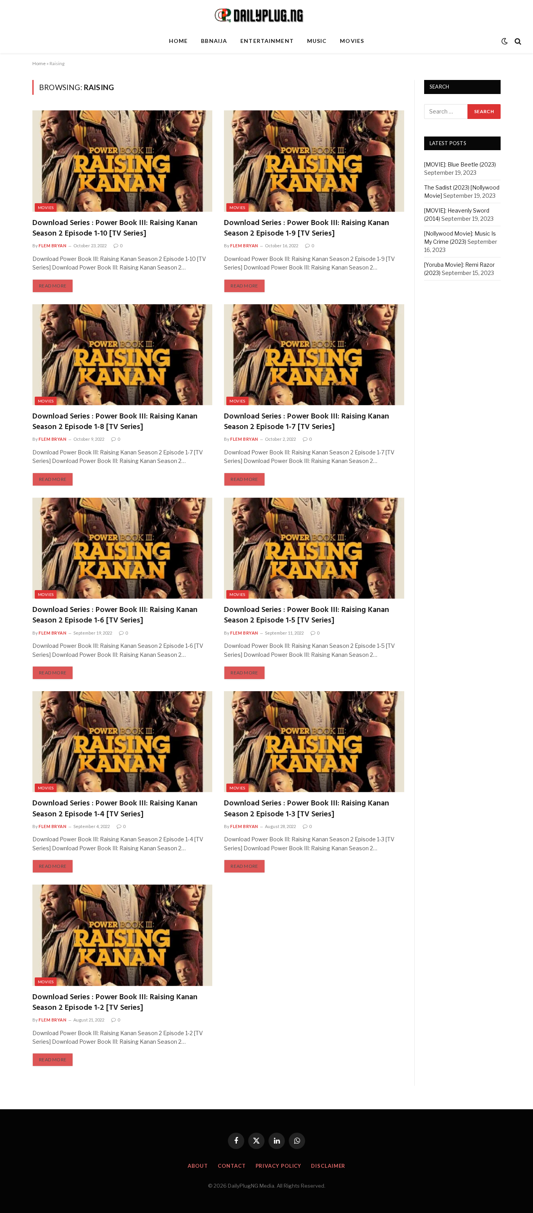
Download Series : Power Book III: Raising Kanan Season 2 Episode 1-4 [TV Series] (114, 808)
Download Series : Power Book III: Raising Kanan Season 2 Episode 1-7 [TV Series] (306, 422)
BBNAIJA (214, 40)
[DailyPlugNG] (266, 15)
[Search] (517, 41)
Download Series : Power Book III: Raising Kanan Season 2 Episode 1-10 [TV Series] (114, 228)
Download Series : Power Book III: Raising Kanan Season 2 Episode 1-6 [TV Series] (114, 615)
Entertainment (267, 40)
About (198, 1166)
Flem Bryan (53, 245)
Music (317, 40)
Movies (352, 40)
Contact (231, 1166)
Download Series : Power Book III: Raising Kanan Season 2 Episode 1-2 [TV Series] (114, 1002)
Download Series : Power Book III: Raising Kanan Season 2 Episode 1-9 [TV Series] (306, 228)
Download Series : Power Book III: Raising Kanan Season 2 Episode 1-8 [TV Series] (114, 422)
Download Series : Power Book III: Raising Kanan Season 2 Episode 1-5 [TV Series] (306, 615)
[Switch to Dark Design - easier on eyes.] (504, 41)
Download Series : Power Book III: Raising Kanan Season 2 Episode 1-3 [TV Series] (306, 808)
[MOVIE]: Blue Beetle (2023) (460, 164)
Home (178, 40)
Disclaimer (328, 1166)
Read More (52, 286)
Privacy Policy (279, 1166)
